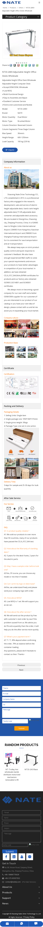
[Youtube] (21, 856)
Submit (21, 728)
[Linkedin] (14, 856)
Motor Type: (7, 121)
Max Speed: (7, 133)
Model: (5, 109)
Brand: (5, 113)
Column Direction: (9, 125)
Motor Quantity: (8, 117)
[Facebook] (6, 856)
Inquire (11, 150)
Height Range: (8, 137)
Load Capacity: (8, 141)
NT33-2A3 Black (17, 769)
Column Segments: (10, 129)
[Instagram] (29, 856)
